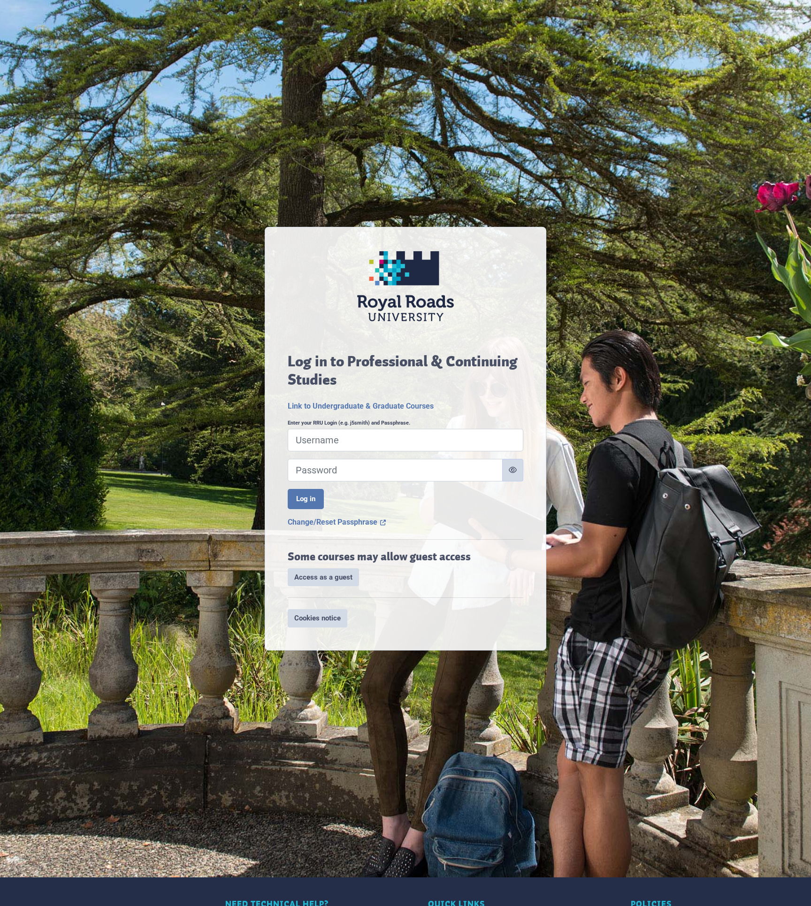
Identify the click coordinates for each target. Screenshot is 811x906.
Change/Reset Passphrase (337, 522)
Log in (305, 499)
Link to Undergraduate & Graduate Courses (361, 406)
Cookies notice (317, 618)
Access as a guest (323, 577)
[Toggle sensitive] (512, 470)
